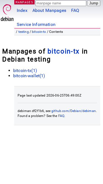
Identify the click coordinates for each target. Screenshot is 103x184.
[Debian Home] (7, 11)
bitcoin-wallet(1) (29, 75)
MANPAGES (24, 2)
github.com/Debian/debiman (73, 111)
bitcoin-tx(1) (25, 70)
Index (22, 10)
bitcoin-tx (39, 32)
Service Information (36, 24)
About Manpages (49, 10)
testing (23, 32)
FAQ (75, 10)
